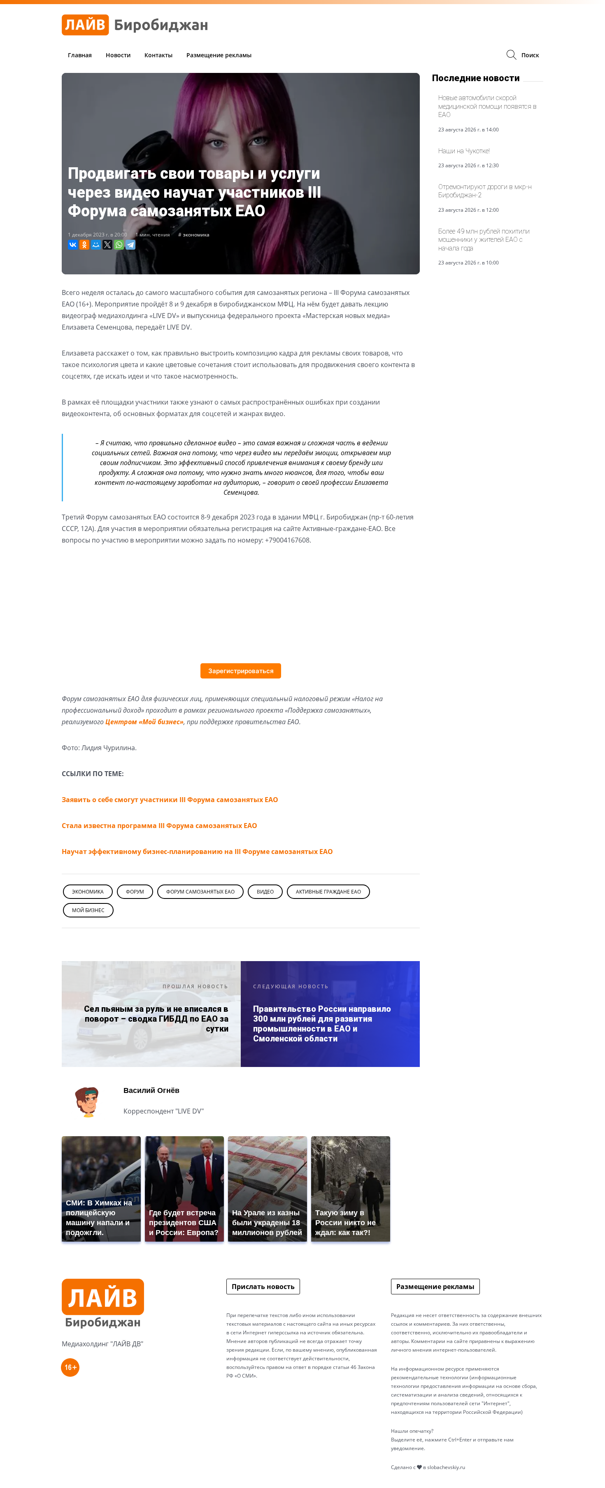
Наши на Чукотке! (464, 151)
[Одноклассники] (84, 245)
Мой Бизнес (88, 910)
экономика (196, 234)
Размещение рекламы (218, 55)
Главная (80, 55)
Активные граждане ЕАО (328, 891)
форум (135, 891)
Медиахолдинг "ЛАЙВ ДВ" (102, 1343)
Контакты (158, 55)
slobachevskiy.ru (446, 1467)
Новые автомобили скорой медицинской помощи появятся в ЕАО (487, 106)
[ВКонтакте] (73, 245)
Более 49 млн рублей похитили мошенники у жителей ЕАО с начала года (484, 239)
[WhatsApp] (119, 245)
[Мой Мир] (96, 245)
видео (265, 891)
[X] (107, 245)
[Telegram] (130, 245)
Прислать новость (263, 1286)
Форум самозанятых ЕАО (200, 891)
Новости (118, 55)
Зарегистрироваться (241, 671)
